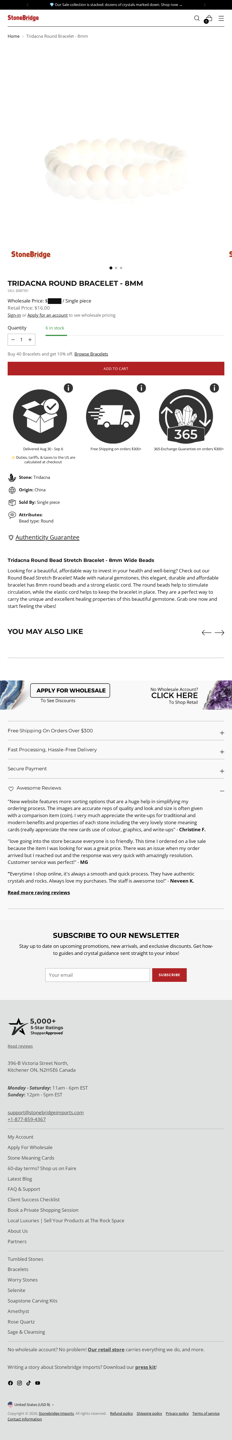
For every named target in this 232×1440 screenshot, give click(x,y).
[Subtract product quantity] (30, 339)
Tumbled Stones (25, 1259)
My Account (20, 1137)
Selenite (16, 1290)
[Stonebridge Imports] (23, 18)
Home (14, 36)
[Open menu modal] (221, 18)
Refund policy (121, 1413)
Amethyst (18, 1311)
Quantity (17, 327)
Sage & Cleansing (26, 1332)
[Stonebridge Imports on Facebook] (11, 1384)
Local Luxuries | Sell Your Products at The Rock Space (66, 1220)
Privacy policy (177, 1413)
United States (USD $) (32, 1404)
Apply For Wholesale (30, 1147)
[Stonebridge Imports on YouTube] (38, 1384)
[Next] (204, 5)
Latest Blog (20, 1178)
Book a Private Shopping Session (43, 1210)
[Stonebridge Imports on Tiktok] (29, 1384)
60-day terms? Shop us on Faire (42, 1168)
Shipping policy (149, 1413)
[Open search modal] (197, 18)
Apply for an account (47, 315)
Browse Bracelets (91, 354)
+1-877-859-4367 (27, 1119)
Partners (17, 1241)
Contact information (25, 1419)
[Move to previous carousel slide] (206, 633)
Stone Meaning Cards (31, 1157)
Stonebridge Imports (56, 1413)
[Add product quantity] (13, 339)
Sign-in (14, 315)
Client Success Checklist (34, 1199)
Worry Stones (23, 1279)
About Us (18, 1231)
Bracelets (18, 1269)
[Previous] (28, 5)
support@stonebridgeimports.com (46, 1112)
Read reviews (20, 1046)
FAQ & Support (24, 1189)
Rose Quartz (21, 1321)
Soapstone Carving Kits (32, 1300)
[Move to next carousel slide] (219, 632)
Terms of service (206, 1413)
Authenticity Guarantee (48, 537)
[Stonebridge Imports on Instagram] (20, 1384)
